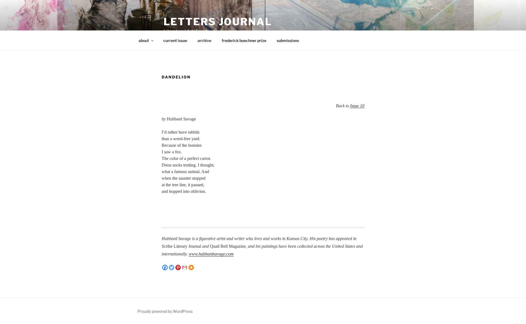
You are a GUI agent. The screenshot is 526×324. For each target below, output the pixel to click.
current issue (175, 40)
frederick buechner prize (244, 40)
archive (204, 40)
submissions (288, 40)
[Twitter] (171, 267)
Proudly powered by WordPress (165, 311)
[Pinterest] (178, 267)
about (144, 40)
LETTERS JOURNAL (218, 22)
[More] (191, 267)
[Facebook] (165, 267)
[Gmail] (184, 267)
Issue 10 (357, 105)
